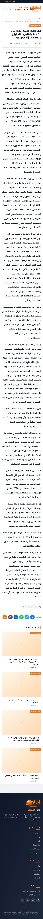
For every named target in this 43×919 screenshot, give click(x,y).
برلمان (38, 837)
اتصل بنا (37, 878)
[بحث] (9, 8)
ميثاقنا (38, 866)
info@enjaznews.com (29, 891)
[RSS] (22, 900)
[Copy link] (5, 617)
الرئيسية (38, 19)
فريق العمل (36, 870)
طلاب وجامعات (29, 19)
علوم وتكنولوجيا (35, 849)
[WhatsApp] (21, 617)
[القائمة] (4, 8)
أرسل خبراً (37, 874)
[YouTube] (28, 900)
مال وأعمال (36, 845)
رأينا (39, 841)
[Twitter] (27, 617)
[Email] (10, 617)
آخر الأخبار (37, 833)
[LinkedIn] (16, 617)
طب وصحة (36, 853)
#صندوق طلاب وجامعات (29, 607)
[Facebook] (32, 617)
